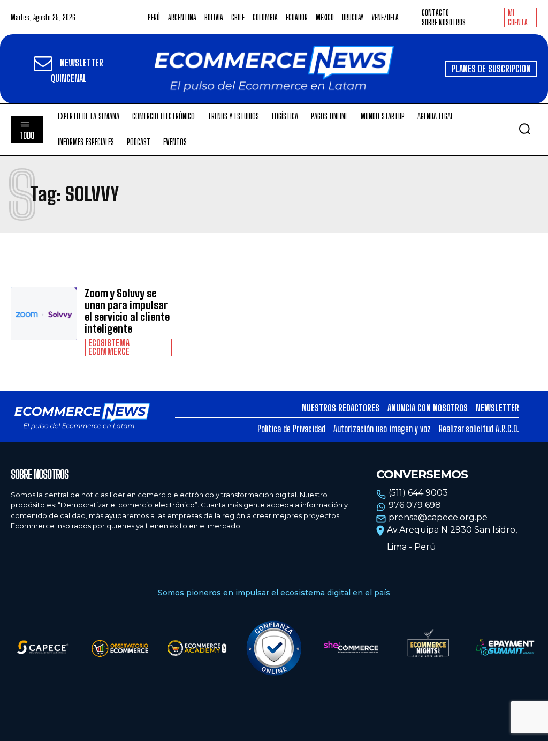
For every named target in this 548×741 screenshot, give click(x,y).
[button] (524, 128)
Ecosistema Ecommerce (109, 347)
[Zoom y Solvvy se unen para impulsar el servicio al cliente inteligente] (44, 313)
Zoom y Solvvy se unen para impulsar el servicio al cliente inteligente (127, 311)
